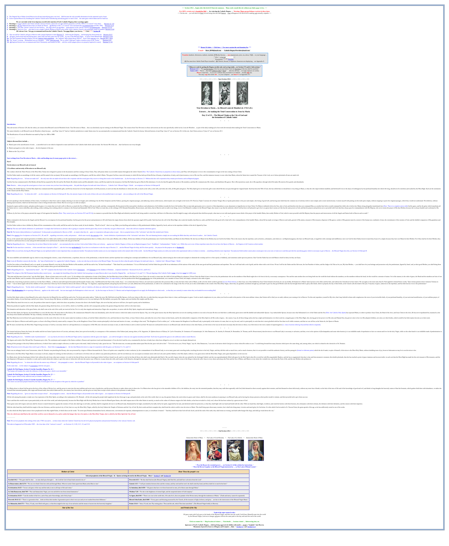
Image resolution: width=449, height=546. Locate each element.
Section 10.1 (108, 34)
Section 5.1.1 (251, 527)
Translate (231, 59)
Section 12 (108, 24)
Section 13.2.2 (106, 27)
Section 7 (60, 34)
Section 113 (107, 40)
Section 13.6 (110, 29)
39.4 (110, 38)
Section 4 (106, 36)
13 (113, 24)
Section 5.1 (240, 527)
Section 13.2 (109, 25)
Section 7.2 (106, 42)
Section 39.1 (105, 38)
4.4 (111, 36)
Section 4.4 (167, 476)
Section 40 (96, 31)
